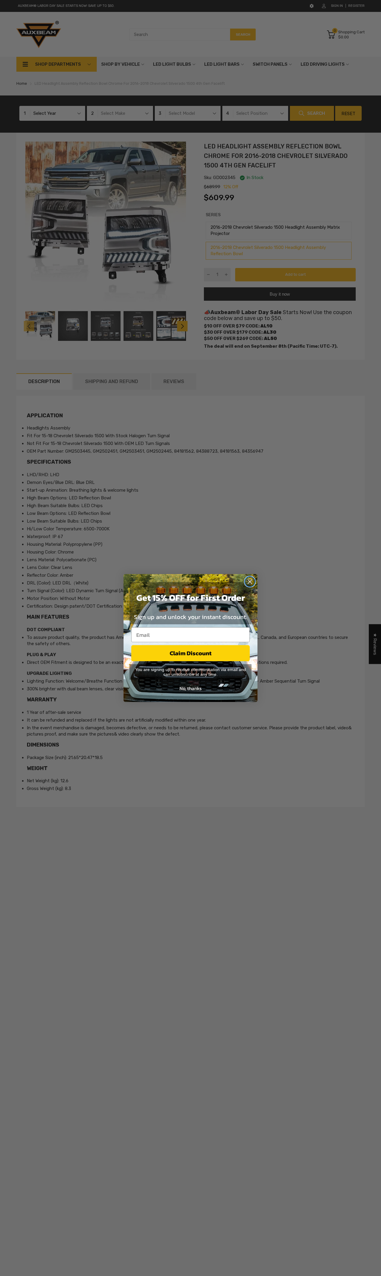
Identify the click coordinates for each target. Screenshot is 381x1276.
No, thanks (190, 688)
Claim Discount (191, 653)
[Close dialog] (250, 581)
